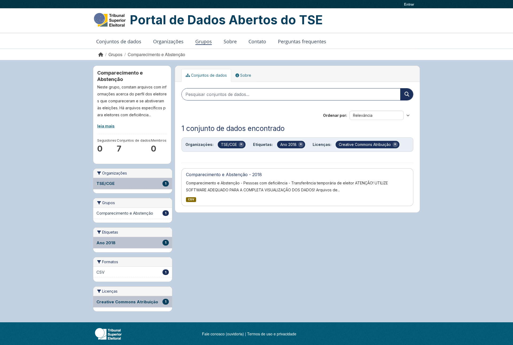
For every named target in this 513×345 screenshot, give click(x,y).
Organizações (168, 41)
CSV (191, 199)
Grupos (203, 41)
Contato (257, 41)
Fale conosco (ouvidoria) (223, 333)
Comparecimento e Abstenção (156, 54)
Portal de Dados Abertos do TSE (226, 19)
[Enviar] (406, 94)
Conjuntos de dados (118, 41)
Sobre (230, 41)
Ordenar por (334, 115)
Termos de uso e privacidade (271, 333)
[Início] (100, 54)
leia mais (106, 126)
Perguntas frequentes (302, 41)
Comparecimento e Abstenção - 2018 (224, 174)
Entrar (409, 4)
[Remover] (241, 144)
